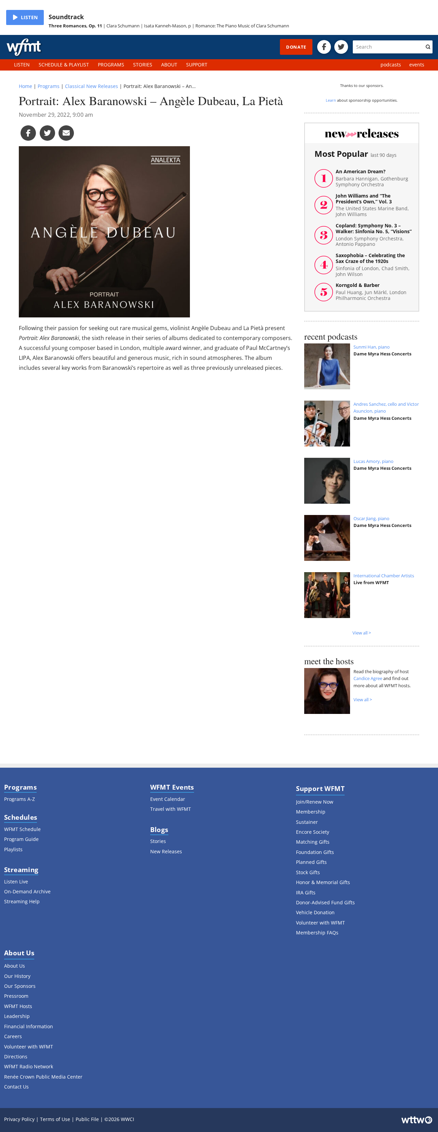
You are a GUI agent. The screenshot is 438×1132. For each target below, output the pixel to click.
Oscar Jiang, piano (371, 518)
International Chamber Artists (383, 576)
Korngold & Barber (371, 291)
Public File (87, 1119)
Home (25, 86)
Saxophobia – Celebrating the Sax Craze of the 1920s (373, 265)
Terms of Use (55, 1119)
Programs (49, 86)
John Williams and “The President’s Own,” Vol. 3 (372, 205)
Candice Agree (367, 678)
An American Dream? (372, 178)
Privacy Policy (19, 1119)
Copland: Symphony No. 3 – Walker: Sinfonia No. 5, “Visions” (374, 235)
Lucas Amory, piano (373, 461)
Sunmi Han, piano (371, 347)
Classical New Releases (91, 86)
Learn (331, 100)
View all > (361, 633)
